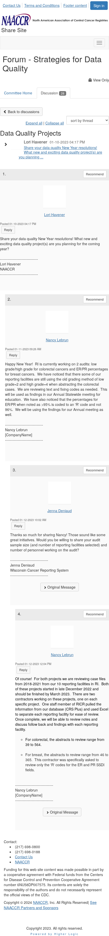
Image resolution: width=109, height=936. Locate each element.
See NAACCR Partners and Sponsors (50, 905)
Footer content (75, 5)
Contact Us (12, 5)
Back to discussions (23, 111)
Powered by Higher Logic (54, 934)
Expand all (34, 123)
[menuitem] (13, 4)
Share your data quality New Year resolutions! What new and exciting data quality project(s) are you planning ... (60, 152)
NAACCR (22, 861)
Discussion (52, 92)
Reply (8, 229)
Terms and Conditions (42, 5)
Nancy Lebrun (57, 339)
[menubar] (46, 4)
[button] (7, 144)
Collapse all (54, 123)
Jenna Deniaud (59, 510)
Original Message (61, 587)
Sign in (99, 5)
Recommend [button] (95, 174)
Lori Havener (54, 214)
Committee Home (18, 92)
